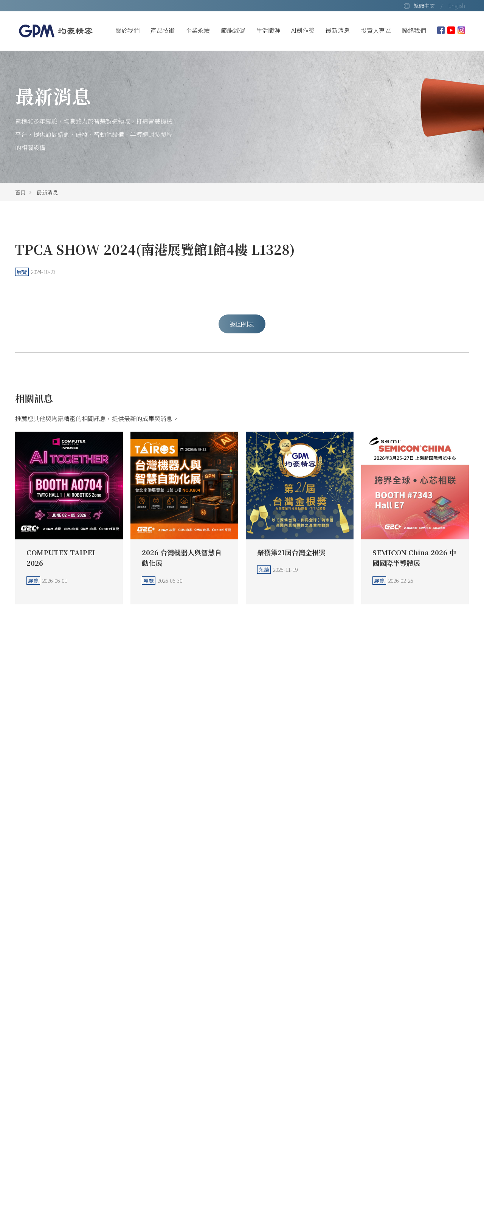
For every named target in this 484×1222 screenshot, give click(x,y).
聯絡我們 (414, 30)
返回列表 (242, 323)
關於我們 (127, 30)
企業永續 (198, 30)
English (456, 5)
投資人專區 (376, 30)
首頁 (20, 192)
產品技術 (162, 30)
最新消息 (338, 30)
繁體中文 (424, 5)
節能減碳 (233, 30)
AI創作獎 (303, 30)
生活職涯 (268, 30)
